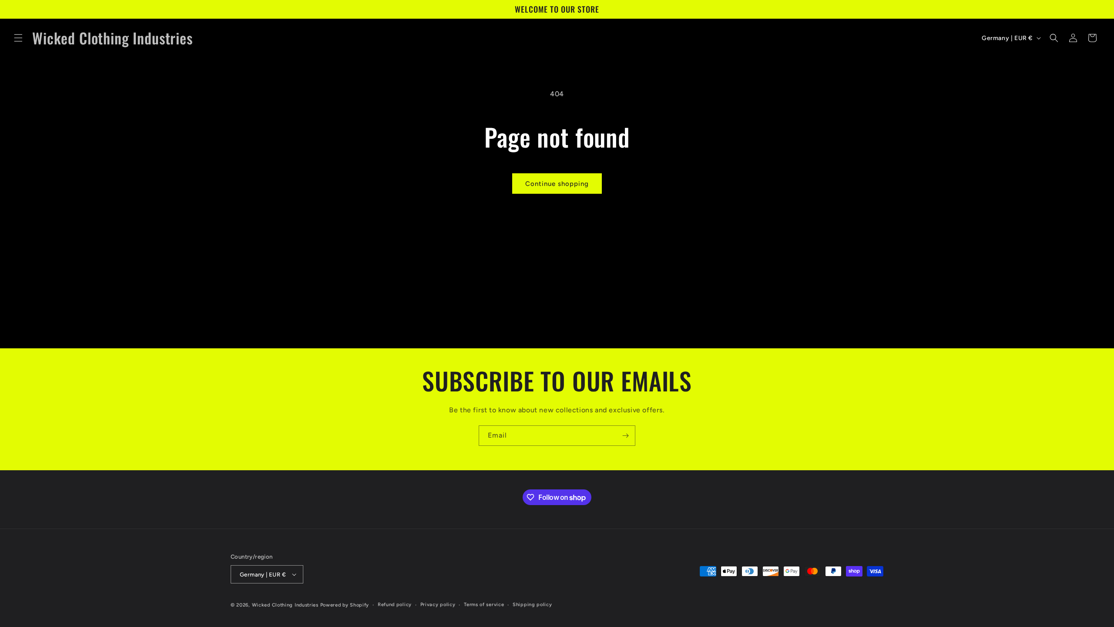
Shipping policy (532, 604)
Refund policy (395, 604)
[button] (18, 37)
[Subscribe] (625, 435)
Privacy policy (438, 604)
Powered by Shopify (344, 605)
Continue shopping (557, 184)
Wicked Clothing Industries (285, 605)
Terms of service (484, 604)
